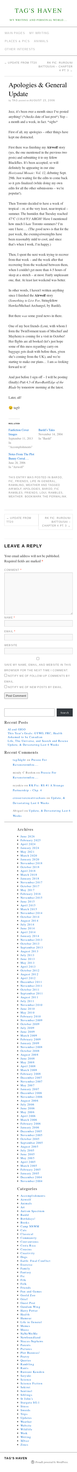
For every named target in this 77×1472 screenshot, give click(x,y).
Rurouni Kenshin (33, 1372)
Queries (26, 1360)
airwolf (15, 488)
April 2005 (28, 1162)
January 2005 (30, 1173)
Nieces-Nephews (32, 1341)
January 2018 (30, 878)
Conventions (29, 1242)
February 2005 (31, 1169)
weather (16, 496)
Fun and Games (31, 1291)
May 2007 (28, 1085)
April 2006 (28, 1116)
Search (65, 712)
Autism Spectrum (33, 1211)
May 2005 (28, 1158)
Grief (24, 1299)
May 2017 (28, 890)
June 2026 (28, 836)
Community (29, 1238)
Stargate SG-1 (30, 1402)
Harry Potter (29, 1310)
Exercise (27, 1264)
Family (25, 1268)
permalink (58, 496)
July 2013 (28, 955)
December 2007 (31, 1077)
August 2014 (29, 920)
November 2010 (32, 1005)
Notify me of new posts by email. (35, 687)
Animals (26, 1203)
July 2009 (28, 1028)
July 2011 (28, 1001)
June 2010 (28, 1009)
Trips (24, 1414)
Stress (25, 1406)
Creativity (28, 1253)
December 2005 (31, 1131)
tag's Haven (38, 10)
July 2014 (28, 924)
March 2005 (29, 1166)
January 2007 (30, 1089)
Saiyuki (26, 1376)
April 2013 (28, 966)
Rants (25, 1368)
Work (24, 1433)
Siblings (26, 1395)
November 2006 (32, 1097)
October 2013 (30, 943)
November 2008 (32, 1047)
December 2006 (31, 1093)
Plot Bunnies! (30, 1353)
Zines (24, 1444)
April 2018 (28, 871)
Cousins (26, 1249)
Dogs (24, 1257)
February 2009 (31, 1039)
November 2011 (32, 986)
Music (25, 1330)
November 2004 (32, 1181)
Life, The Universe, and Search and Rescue (38, 741)
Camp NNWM (30, 1226)
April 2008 (28, 1066)
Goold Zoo (28, 1295)
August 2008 (29, 1055)
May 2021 (28, 852)
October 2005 (30, 1139)
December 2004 (31, 1177)
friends (31, 492)
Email (9, 631)
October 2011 (30, 989)
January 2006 (30, 1127)
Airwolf (26, 1199)
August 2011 (29, 997)
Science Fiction (32, 1383)
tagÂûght (19, 760)
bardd (47, 488)
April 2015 (28, 905)
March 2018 (29, 875)
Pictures (26, 1349)
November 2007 (32, 1081)
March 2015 (29, 909)
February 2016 (31, 894)
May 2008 (28, 1062)
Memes (25, 1326)
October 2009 (30, 1024)
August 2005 (29, 1146)
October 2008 (30, 1051)
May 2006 (28, 1112)
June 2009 (28, 1032)
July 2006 (28, 1104)
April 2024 (28, 844)
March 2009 (29, 1035)
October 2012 (30, 970)
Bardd (57, 477)
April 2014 (28, 932)
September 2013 (32, 947)
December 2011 (31, 982)
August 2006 (29, 1100)
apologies (31, 488)
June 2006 (28, 1108)
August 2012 (29, 974)
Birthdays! (28, 1219)
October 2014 (30, 917)
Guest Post (28, 1303)
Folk (24, 1284)
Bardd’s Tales (46, 430)
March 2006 (29, 1120)
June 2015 (28, 901)
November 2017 (32, 882)
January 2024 (30, 848)
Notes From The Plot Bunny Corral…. (21, 456)
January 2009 (30, 1043)
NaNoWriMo (29, 1333)
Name (9, 617)
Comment (13, 569)
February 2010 (31, 1016)
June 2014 (28, 928)
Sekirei (26, 1387)
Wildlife (26, 1429)
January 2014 (30, 936)
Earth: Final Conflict (35, 1261)
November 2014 (32, 913)
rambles (55, 492)
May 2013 (28, 963)
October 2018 (30, 867)
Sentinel (26, 1391)
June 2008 (28, 1058)
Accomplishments (33, 1196)
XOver (25, 1441)
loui (43, 492)
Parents (26, 1345)
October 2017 (30, 886)
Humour (26, 1318)
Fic (11, 481)
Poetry (25, 1356)
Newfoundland (31, 1337)
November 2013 (32, 940)
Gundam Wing (30, 1307)
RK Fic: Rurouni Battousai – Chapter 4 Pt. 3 (55, 66)
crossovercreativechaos (29, 798)
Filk (23, 1280)
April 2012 (28, 978)
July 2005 (28, 1150)
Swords (26, 1410)
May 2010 (28, 1012)
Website (10, 645)
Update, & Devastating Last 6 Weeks (33, 745)
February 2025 (31, 840)
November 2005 (32, 1135)
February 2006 (31, 1123)
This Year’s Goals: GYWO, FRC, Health (35, 733)
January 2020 (30, 859)
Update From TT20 (20, 62)
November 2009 (32, 1020)
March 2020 (29, 855)
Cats (24, 1230)
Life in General (43, 481)
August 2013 (29, 951)
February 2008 (31, 1074)
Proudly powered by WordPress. (51, 1462)
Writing (26, 1437)
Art (23, 1207)
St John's (27, 1399)
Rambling (16, 485)
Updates (26, 1418)
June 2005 (28, 1154)
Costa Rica (28, 1245)
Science (26, 1379)
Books (25, 1222)
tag (15, 100)
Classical (27, 1234)
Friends (21, 481)
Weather (33, 485)
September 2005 (32, 1143)
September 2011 (32, 993)
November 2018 (32, 863)
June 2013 (28, 959)
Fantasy (26, 1272)
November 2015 (32, 897)
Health (25, 1314)
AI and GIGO (17, 729)
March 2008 (29, 1070)
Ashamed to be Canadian (25, 737)
